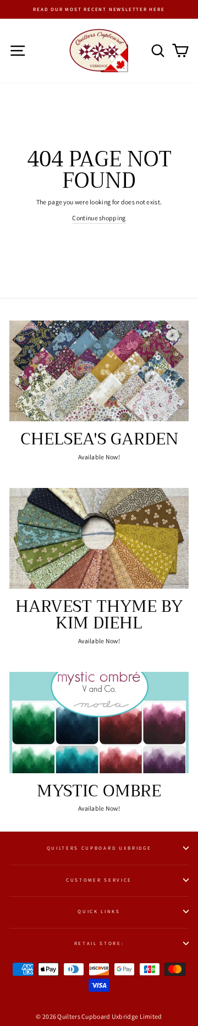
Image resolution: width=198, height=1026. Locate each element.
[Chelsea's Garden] (99, 371)
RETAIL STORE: (99, 943)
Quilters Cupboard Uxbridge (99, 848)
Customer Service (99, 880)
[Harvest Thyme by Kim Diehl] (99, 538)
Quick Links (99, 911)
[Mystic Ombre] (99, 722)
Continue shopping (98, 218)
